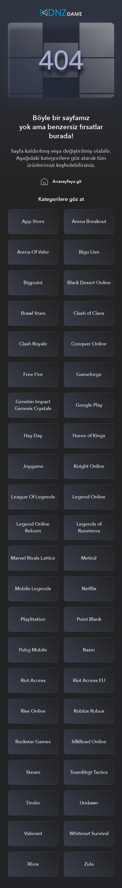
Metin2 (89, 558)
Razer (89, 650)
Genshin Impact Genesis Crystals (33, 405)
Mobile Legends (33, 588)
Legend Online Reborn (33, 527)
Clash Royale (33, 344)
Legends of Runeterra (89, 527)
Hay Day (33, 435)
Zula (89, 864)
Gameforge (89, 374)
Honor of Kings (89, 435)
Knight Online (89, 466)
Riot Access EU (89, 680)
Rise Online (33, 711)
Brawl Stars (33, 313)
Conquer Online (89, 344)
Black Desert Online (89, 282)
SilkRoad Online (88, 741)
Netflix (89, 588)
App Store (33, 221)
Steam (33, 772)
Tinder (33, 803)
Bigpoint (33, 282)
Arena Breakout (89, 221)
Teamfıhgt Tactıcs (89, 772)
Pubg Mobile (33, 650)
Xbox (33, 864)
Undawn (89, 803)
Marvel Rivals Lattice (33, 558)
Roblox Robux (89, 711)
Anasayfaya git (66, 181)
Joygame (33, 466)
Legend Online (89, 497)
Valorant (33, 833)
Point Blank (89, 619)
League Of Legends (33, 497)
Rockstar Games (33, 741)
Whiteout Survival (89, 833)
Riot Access (33, 680)
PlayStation (33, 619)
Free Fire (33, 374)
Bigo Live (89, 252)
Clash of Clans (88, 313)
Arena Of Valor (33, 252)
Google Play (89, 405)
